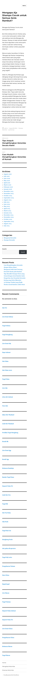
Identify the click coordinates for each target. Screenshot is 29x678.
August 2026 (8, 174)
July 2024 (7, 226)
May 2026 (7, 180)
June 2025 (7, 204)
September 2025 (9, 198)
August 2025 (8, 200)
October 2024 (8, 219)
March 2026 (7, 185)
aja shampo (11, 129)
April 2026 (7, 182)
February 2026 (8, 187)
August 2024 (8, 223)
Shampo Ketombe (9, 240)
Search (4, 249)
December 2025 (8, 191)
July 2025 (7, 202)
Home (4, 662)
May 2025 (7, 206)
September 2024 (9, 221)
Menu (24, 5)
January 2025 (8, 213)
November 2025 (9, 193)
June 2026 (7, 178)
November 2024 (9, 217)
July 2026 (7, 176)
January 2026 (8, 189)
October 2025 (8, 195)
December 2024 (8, 215)
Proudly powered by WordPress (11, 675)
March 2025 (7, 210)
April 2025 (7, 208)
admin (6, 128)
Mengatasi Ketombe (10, 238)
